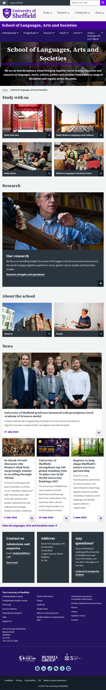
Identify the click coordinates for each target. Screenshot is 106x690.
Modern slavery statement (54, 680)
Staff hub (41, 604)
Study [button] (46, 12)
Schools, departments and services (86, 603)
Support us (7, 621)
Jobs (4, 617)
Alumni (74, 607)
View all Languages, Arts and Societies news (28, 526)
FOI (39, 680)
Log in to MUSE (16, 2)
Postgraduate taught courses (14, 600)
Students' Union (78, 615)
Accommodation (9, 609)
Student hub (42, 609)
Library (74, 611)
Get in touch (12, 562)
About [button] (98, 12)
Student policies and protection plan (50, 618)
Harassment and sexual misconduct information (81, 598)
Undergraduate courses (12, 596)
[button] (11, 32)
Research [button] (62, 12)
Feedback (9, 680)
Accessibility (30, 680)
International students (12, 613)
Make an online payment (48, 613)
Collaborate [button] (81, 12)
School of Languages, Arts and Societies (39, 25)
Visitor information (45, 596)
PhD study (6, 604)
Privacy (19, 680)
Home (5, 89)
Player (40, 600)
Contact (74, 620)
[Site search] (103, 2)
